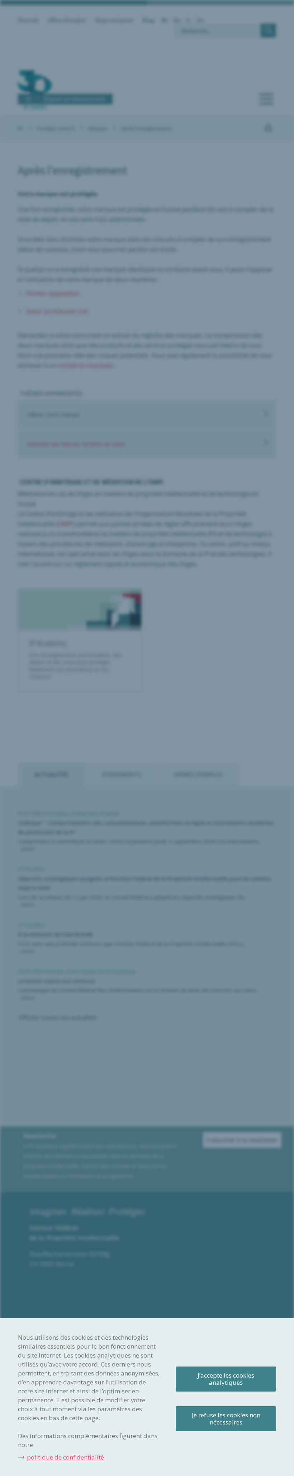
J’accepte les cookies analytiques (226, 1379)
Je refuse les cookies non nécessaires (226, 1418)
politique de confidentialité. (66, 1457)
